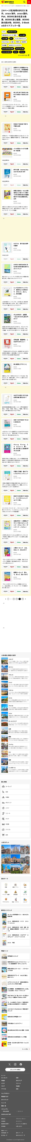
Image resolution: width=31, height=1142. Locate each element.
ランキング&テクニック (20, 38)
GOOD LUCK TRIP (6, 1114)
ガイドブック (7, 5)
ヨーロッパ (8, 786)
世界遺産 (15, 894)
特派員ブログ (4, 1096)
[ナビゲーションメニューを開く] (29, 2)
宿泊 (25, 887)
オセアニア (8, 802)
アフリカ (8, 829)
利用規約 (3, 1121)
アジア (7, 818)
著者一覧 (3, 1106)
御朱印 (17, 42)
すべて (3, 31)
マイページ (20, 1111)
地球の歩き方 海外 (12, 31)
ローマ (20, 662)
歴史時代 (24, 42)
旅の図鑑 (4, 45)
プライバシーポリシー (21, 1118)
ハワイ (7, 808)
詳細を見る (25, 87)
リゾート (8, 813)
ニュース (3, 1103)
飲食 (6, 887)
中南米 (7, 797)
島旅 (12, 42)
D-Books (22, 52)
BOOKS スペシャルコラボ (15, 45)
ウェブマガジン (5, 1093)
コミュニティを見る (15, 1069)
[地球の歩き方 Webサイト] (7, 2)
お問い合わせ (19, 1126)
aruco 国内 (5, 38)
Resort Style (5, 42)
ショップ (25, 902)
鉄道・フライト (15, 902)
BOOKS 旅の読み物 (6, 52)
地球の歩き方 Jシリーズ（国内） (9, 35)
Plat (11, 38)
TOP (2, 5)
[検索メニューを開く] (24, 2)
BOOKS (15, 52)
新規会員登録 (6, 1111)
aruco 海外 (22, 35)
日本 (7, 835)
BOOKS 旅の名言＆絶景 (7, 48)
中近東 (7, 824)
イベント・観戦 (5, 894)
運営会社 (3, 1118)
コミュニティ (4, 1109)
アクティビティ (6, 902)
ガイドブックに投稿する (21, 1123)
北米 (7, 792)
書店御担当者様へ (5, 1123)
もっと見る (25, 1049)
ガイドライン (19, 1121)
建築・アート (15, 887)
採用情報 (3, 1126)
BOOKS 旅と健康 (20, 48)
